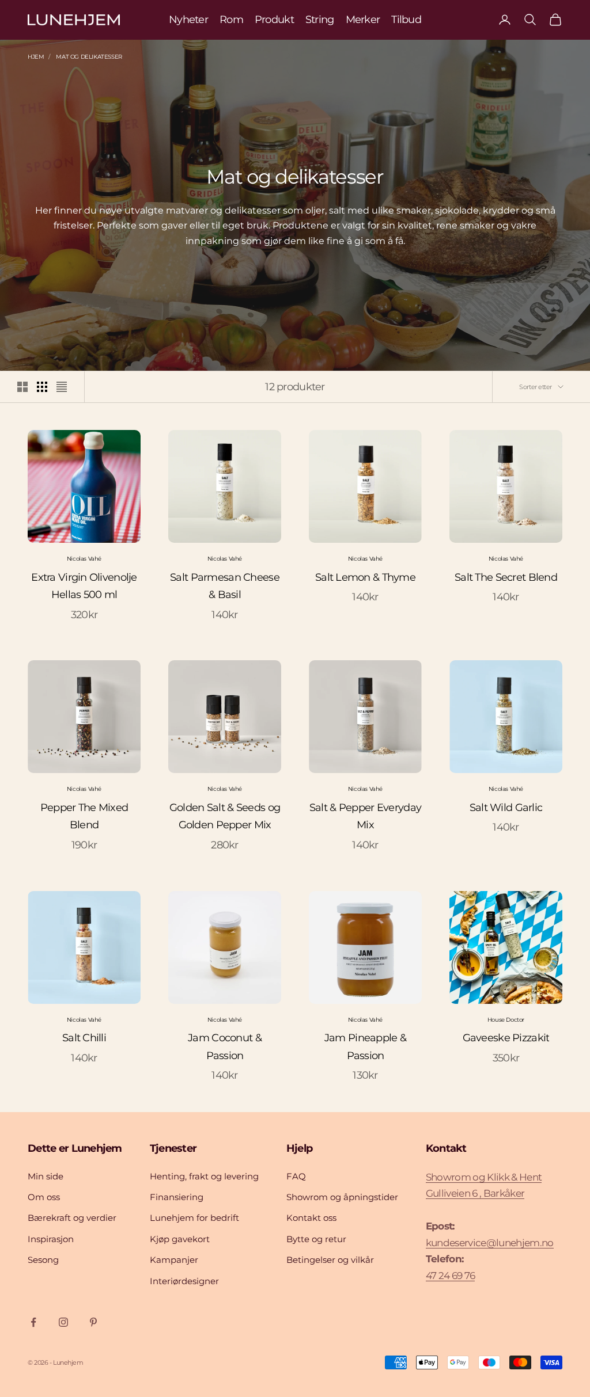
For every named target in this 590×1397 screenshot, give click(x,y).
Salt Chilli (84, 1037)
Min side (45, 1176)
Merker (363, 19)
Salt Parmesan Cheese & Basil (224, 586)
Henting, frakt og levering (204, 1176)
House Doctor (505, 1019)
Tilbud (406, 19)
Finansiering (176, 1197)
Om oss (44, 1197)
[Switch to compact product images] (61, 386)
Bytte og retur (316, 1239)
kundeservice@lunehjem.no (490, 1242)
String (319, 19)
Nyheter (188, 19)
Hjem (36, 56)
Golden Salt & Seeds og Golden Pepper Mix (224, 816)
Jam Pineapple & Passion (365, 1046)
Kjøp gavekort (180, 1239)
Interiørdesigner (184, 1281)
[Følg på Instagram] (63, 1322)
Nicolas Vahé (84, 558)
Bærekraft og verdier (72, 1217)
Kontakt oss (311, 1217)
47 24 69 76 (450, 1275)
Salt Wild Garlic (506, 807)
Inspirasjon (51, 1239)
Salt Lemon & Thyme (365, 577)
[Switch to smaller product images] (42, 386)
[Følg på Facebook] (33, 1322)
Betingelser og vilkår (330, 1259)
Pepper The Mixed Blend (84, 816)
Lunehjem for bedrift (194, 1217)
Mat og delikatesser (89, 56)
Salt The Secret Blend (506, 577)
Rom (231, 19)
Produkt (274, 19)
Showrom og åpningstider (342, 1197)
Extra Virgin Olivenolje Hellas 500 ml (84, 586)
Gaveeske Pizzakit (506, 1037)
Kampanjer (174, 1259)
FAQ (296, 1176)
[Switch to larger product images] (22, 386)
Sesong (43, 1259)
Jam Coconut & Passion (225, 1046)
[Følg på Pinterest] (93, 1322)
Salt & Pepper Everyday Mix (365, 816)
